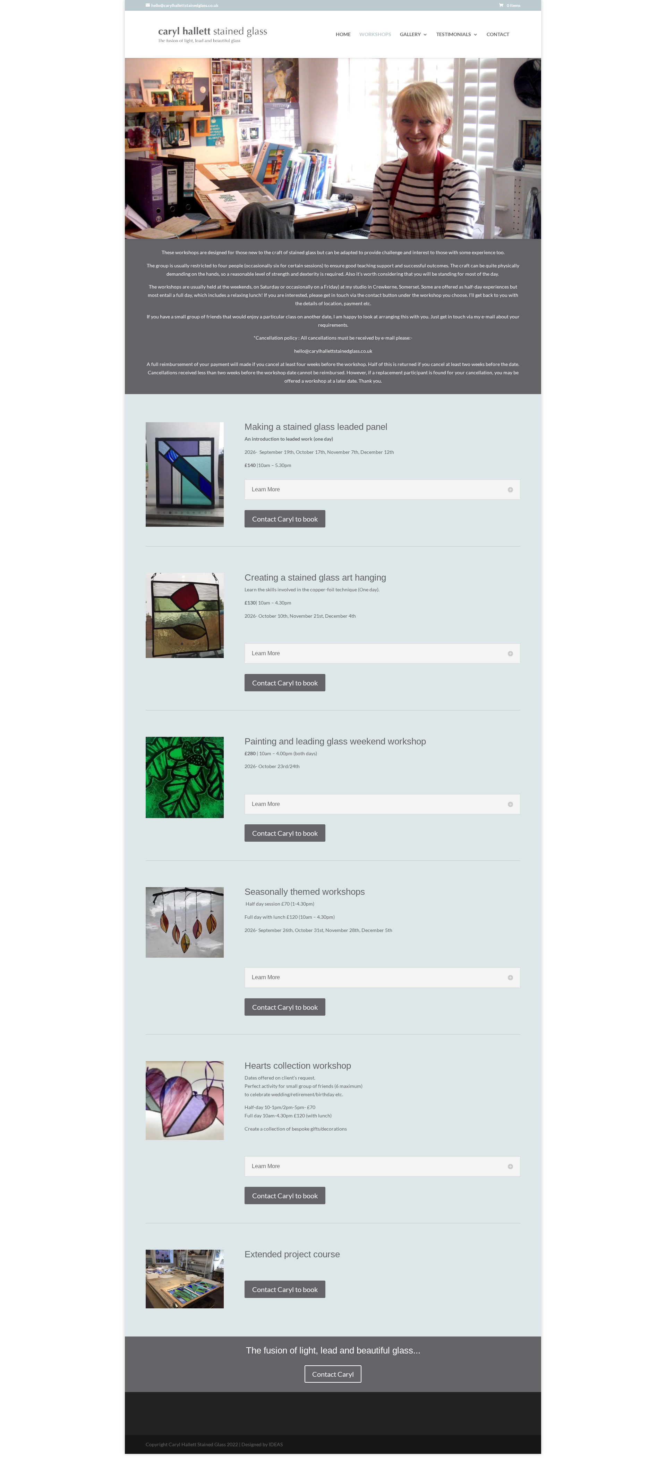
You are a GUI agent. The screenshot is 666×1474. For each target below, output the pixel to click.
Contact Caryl (333, 1374)
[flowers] (185, 957)
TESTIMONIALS (453, 34)
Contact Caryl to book (285, 519)
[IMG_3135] (185, 811)
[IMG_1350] (185, 512)
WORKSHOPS (375, 34)
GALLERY (410, 34)
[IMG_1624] (185, 648)
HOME (343, 34)
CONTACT (498, 34)
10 (211, 500)
